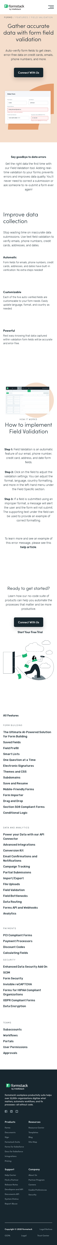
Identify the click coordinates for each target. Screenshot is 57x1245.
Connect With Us (28, 72)
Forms (8, 17)
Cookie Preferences (37, 1189)
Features (22, 17)
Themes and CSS (15, 771)
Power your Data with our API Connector (23, 837)
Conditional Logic (15, 813)
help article (28, 547)
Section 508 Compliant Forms (24, 807)
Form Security (13, 978)
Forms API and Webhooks (20, 907)
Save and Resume (15, 783)
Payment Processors (17, 941)
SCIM (6, 972)
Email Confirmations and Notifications (20, 858)
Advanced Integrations (19, 844)
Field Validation (14, 890)
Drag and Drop (13, 801)
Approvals (10, 1053)
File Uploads (11, 884)
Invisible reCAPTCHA (17, 984)
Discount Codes (14, 947)
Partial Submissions (17, 872)
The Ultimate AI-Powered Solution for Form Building (27, 734)
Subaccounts (12, 1029)
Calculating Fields (15, 953)
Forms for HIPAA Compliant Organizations (22, 992)
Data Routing (12, 902)
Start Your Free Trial (30, 632)
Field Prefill (11, 748)
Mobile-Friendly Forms (18, 789)
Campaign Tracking (16, 866)
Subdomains (11, 777)
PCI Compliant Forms (17, 935)
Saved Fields (12, 742)
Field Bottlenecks (15, 896)
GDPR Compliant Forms (19, 1000)
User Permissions (15, 1047)
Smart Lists (11, 754)
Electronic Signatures (18, 766)
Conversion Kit (13, 850)
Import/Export (13, 878)
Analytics (9, 913)
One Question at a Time (19, 760)
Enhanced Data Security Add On (25, 966)
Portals (8, 1041)
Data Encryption (14, 1006)
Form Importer (13, 795)
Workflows (10, 1035)
